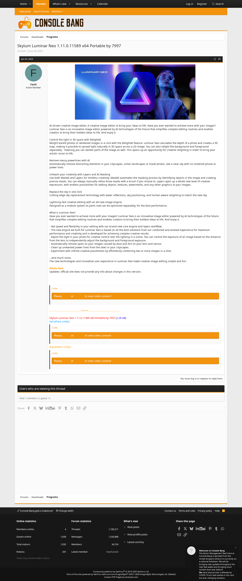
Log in (67, 296)
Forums (41, 4)
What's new (59, 4)
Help (217, 510)
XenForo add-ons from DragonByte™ (111, 574)
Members (57, 11)
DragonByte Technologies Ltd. (154, 574)
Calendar (102, 4)
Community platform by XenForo (121, 571)
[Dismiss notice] (235, 548)
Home (23, 4)
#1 (219, 59)
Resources (82, 4)
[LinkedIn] (47, 408)
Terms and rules (187, 510)
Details (172, 574)
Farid (23, 51)
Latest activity (135, 542)
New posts (25, 11)
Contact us (170, 510)
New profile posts (137, 534)
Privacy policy (205, 510)
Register (79, 296)
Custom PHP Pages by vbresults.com (121, 577)
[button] (30, 4)
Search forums (41, 11)
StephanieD (112, 551)
